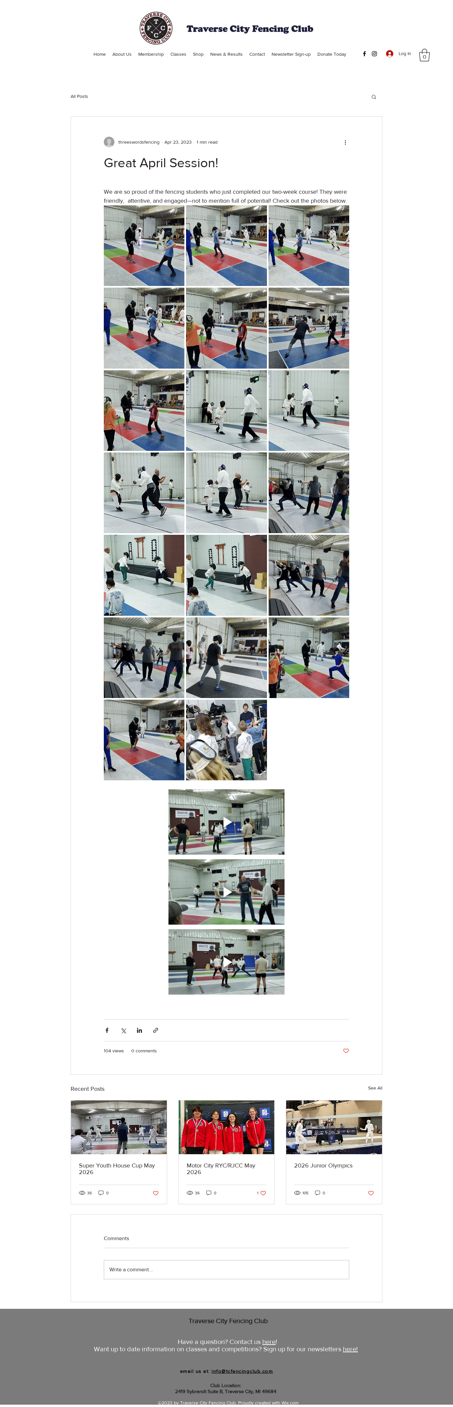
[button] (424, 55)
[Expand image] (144, 245)
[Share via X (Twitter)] (123, 1030)
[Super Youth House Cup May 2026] (119, 1127)
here (269, 1341)
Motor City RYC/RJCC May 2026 (221, 1168)
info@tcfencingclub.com (242, 1371)
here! (350, 1349)
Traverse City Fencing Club (228, 1320)
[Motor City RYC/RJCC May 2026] (227, 1127)
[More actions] (345, 142)
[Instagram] (374, 53)
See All (375, 1087)
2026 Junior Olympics (323, 1165)
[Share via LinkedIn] (139, 1030)
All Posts (79, 96)
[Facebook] (364, 53)
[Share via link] (156, 1030)
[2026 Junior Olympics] (334, 1127)
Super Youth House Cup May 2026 (117, 1168)
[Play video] (226, 822)
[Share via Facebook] (107, 1030)
